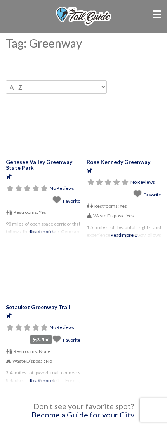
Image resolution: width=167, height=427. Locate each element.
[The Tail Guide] (83, 24)
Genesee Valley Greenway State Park (39, 164)
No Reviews (62, 188)
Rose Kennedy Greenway (118, 161)
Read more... (43, 231)
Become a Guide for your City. (83, 414)
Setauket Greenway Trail (38, 307)
